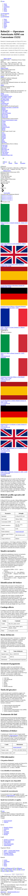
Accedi (2, 13)
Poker (5, 8)
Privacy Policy (7, 841)
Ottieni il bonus (4, 68)
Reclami (6, 834)
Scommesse (6, 6)
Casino (5, 5)
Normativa (6, 833)
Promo (5, 11)
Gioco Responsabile (9, 844)
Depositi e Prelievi (8, 827)
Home (5, 4)
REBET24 (3, 188)
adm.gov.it (3, 892)
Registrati (6, 13)
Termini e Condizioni (9, 839)
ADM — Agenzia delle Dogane (11, 850)
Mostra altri (4, 330)
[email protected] (20, 531)
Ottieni (2, 76)
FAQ (5, 27)
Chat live (6, 822)
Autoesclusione (7, 845)
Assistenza (6, 828)
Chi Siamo (6, 831)
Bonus (5, 9)
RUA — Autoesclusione (10, 852)
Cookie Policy (7, 842)
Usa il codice (7, 193)
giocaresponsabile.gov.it (13, 892)
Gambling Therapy (8, 853)
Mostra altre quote (6, 476)
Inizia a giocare (7, 58)
